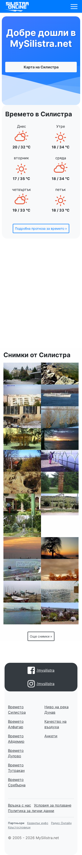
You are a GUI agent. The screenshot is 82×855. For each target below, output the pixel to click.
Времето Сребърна (17, 782)
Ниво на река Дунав (56, 710)
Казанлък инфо (37, 823)
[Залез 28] (22, 548)
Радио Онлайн (61, 823)
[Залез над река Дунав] (60, 395)
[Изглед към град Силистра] (22, 461)
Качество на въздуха (55, 724)
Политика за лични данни (31, 810)
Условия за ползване (52, 805)
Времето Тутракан (16, 768)
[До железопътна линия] (60, 504)
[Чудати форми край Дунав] (22, 483)
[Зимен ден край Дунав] (60, 548)
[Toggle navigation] (74, 6)
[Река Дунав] (60, 373)
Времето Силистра (17, 710)
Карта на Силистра (41, 67)
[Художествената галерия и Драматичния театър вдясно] (22, 373)
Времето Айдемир (16, 739)
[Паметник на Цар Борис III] (22, 526)
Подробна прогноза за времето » (41, 228)
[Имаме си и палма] (22, 504)
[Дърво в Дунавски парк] (60, 526)
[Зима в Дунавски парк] (22, 439)
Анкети (50, 736)
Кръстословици (19, 827)
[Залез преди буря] (60, 570)
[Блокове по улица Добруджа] (22, 395)
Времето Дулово (16, 753)
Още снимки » (41, 636)
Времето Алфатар (16, 724)
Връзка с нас (19, 805)
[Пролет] (60, 613)
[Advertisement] (41, 296)
